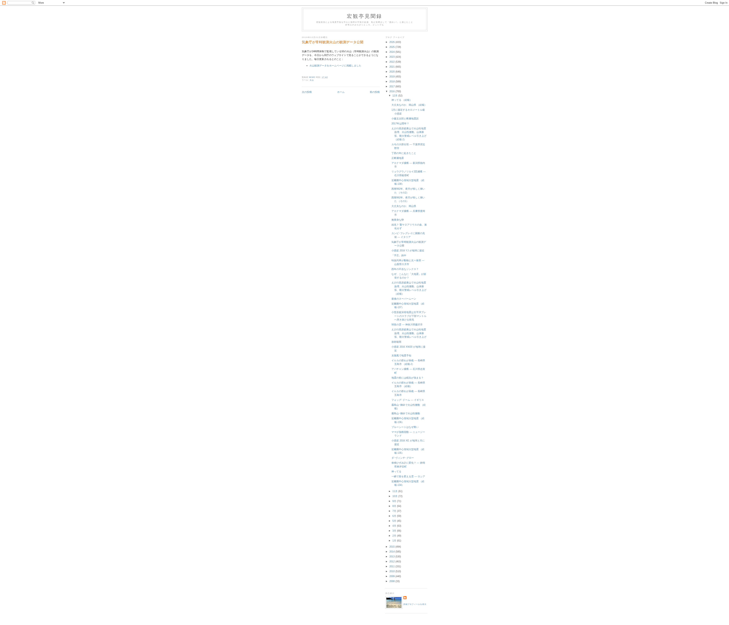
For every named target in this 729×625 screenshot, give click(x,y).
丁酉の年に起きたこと (403, 153)
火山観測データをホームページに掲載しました (335, 65)
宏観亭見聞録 (364, 16)
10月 (395, 496)
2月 (394, 535)
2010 (392, 571)
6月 (394, 516)
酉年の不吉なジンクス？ (405, 269)
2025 (392, 47)
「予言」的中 (398, 255)
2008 (392, 581)
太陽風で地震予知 (401, 355)
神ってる (396, 471)
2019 (392, 76)
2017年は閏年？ (400, 123)
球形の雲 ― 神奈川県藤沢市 (407, 324)
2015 (392, 546)
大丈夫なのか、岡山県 (403, 206)
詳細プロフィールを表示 (414, 604)
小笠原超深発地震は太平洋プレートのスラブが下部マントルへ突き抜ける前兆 (408, 316)
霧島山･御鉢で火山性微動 (405, 413)
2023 (392, 56)
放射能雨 (396, 341)
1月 (394, 540)
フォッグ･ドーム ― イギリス (407, 400)
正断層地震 (397, 158)
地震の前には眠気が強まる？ (407, 377)
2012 (392, 561)
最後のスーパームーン (403, 298)
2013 (392, 556)
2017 (392, 86)
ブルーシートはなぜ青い (405, 427)
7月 (394, 511)
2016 (392, 91)
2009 (392, 576)
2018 (392, 81)
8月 (394, 506)
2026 (392, 42)
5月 (394, 520)
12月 (395, 95)
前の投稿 (375, 92)
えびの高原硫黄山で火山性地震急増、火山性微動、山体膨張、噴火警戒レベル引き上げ (408, 333)
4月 (394, 525)
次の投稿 (307, 92)
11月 (395, 491)
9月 (394, 501)
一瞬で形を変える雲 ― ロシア (408, 476)
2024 (392, 52)
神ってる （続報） (401, 100)
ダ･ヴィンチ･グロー (402, 457)
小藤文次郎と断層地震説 (405, 118)
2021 (392, 66)
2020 (392, 71)
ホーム (341, 92)
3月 (394, 530)
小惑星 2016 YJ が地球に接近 (407, 250)
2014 (392, 551)
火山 (312, 80)
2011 (392, 566)
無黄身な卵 (397, 219)
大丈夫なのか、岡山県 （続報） (409, 104)
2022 (392, 61)
